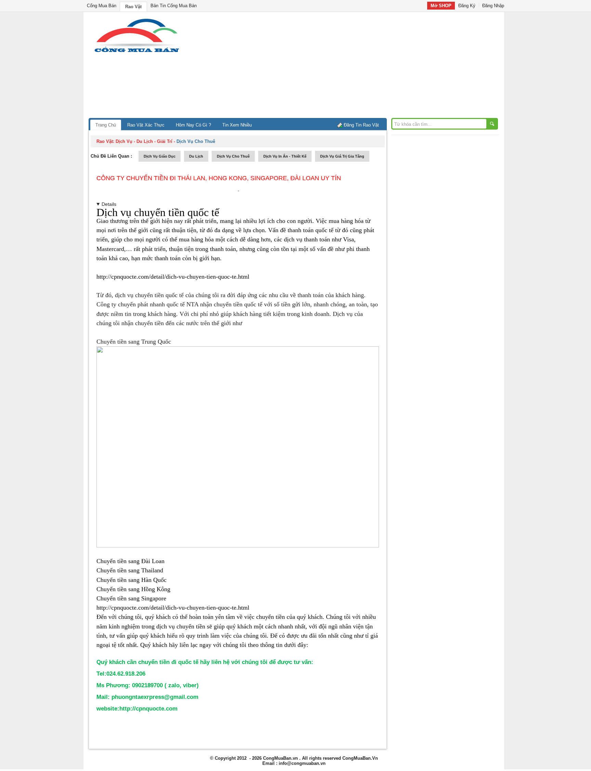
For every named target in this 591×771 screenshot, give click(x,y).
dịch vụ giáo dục (159, 156)
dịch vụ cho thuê (233, 156)
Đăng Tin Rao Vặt (361, 125)
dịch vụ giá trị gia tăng (342, 156)
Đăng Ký (466, 5)
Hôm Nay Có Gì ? (193, 125)
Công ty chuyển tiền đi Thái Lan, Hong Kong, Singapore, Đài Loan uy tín (218, 178)
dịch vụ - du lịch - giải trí (144, 141)
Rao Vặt (133, 6)
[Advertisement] (353, 67)
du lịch (196, 156)
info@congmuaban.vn (302, 763)
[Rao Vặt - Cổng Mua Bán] (136, 52)
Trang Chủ (105, 125)
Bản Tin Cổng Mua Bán (173, 5)
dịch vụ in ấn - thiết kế (284, 156)
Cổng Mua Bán (101, 5)
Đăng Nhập (493, 5)
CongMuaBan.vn (280, 758)
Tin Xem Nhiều (237, 125)
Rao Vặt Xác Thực (146, 125)
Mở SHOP (441, 5)
